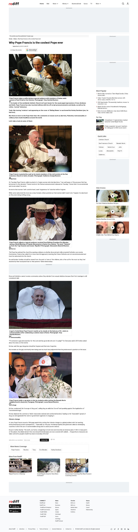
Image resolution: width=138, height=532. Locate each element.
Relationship (89, 509)
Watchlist (73, 509)
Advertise (21, 529)
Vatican (101, 147)
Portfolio (73, 512)
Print (53, 439)
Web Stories (101, 188)
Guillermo (102, 154)
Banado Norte (121, 143)
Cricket (57, 512)
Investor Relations (57, 529)
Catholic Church (104, 139)
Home (42, 4)
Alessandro (110, 151)
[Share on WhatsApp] (111, 529)
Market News (74, 507)
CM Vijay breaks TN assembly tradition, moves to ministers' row (113, 103)
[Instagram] (121, 529)
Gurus (85, 4)
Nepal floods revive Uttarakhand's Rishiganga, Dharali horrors (112, 107)
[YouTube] (125, 529)
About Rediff (12, 529)
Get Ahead (58, 514)
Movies (57, 507)
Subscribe (44, 440)
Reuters (26, 450)
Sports (57, 509)
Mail (48, 4)
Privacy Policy (31, 529)
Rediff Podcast (59, 521)
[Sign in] (127, 3)
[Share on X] (115, 529)
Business (57, 505)
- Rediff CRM (43, 514)
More (97, 4)
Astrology (57, 518)
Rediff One (42, 505)
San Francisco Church (106, 143)
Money (65, 4)
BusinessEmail (76, 4)
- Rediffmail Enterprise (45, 507)
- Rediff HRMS (43, 512)
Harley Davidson (56, 450)
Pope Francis (15, 450)
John (120, 147)
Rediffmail (42, 503)
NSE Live (73, 505)
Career (87, 507)
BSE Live (73, 503)
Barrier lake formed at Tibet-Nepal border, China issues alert (113, 94)
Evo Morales (43, 450)
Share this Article (17, 50)
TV (91, 4)
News (54, 4)
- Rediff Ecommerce (45, 509)
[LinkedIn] (128, 529)
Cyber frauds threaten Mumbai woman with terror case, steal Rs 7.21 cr (111, 99)
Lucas (101, 151)
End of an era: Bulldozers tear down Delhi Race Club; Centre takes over (112, 111)
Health (87, 503)
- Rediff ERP (43, 516)
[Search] (123, 3)
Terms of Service (43, 529)
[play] (113, 196)
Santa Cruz (111, 147)
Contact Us (68, 529)
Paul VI (120, 151)
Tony (34, 450)
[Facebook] (118, 529)
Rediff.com (82, 529)
